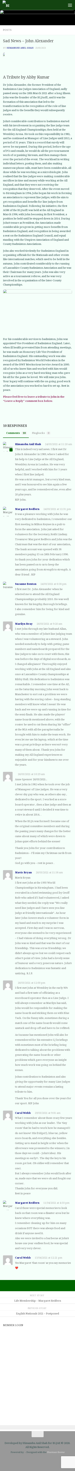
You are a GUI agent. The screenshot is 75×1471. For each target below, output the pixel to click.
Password (10, 1350)
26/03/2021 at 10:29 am (31, 774)
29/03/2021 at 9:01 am (47, 1112)
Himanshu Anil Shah (20, 47)
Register (55, 1401)
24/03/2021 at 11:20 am (58, 444)
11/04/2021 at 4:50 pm (56, 1202)
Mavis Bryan (23, 872)
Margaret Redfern (27, 509)
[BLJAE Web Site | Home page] (7, 5)
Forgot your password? (37, 1413)
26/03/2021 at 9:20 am (49, 623)
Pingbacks (40, 433)
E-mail (8, 1333)
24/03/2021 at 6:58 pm (53, 583)
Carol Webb (23, 1112)
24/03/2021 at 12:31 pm (57, 509)
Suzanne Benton (25, 583)
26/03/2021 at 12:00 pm (31, 982)
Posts (7, 30)
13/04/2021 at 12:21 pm (48, 1257)
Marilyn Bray (24, 623)
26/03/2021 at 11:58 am (49, 872)
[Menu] (70, 5)
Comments (16, 433)
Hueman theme (56, 1452)
